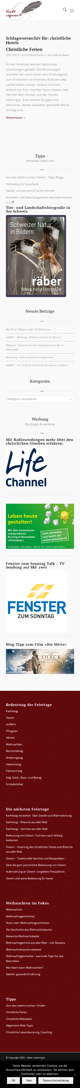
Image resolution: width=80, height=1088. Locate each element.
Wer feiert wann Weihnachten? (24, 968)
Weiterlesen (14, 117)
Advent (10, 738)
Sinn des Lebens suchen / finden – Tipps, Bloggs (35, 177)
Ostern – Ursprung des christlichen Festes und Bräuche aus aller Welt (39, 849)
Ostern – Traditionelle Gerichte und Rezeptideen (35, 858)
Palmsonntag (14, 771)
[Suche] (63, 11)
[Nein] (75, 1074)
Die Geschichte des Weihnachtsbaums (29, 930)
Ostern (10, 718)
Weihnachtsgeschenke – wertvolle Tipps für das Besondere (34, 958)
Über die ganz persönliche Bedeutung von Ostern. (36, 865)
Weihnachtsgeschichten (20, 916)
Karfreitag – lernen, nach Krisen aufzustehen (29, 357)
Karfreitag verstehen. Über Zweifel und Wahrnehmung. (39, 816)
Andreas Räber (60, 55)
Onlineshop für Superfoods (22, 184)
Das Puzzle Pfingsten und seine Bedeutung (28, 329)
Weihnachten (14, 744)
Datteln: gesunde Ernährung (23, 974)
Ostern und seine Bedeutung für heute (29, 878)
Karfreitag (12, 711)
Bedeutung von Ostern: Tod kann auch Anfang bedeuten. (34, 838)
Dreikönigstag (14, 758)
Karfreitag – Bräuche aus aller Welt (26, 822)
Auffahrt (11, 724)
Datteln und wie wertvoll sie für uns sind (30, 191)
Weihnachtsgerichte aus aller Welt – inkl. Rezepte (35, 943)
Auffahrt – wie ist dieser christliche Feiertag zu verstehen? (37, 365)
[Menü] (72, 11)
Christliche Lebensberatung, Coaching (29, 1032)
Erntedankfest (14, 784)
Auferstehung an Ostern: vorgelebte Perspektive (35, 872)
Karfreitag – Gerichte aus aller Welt (27, 829)
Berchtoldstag (14, 751)
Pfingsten (12, 731)
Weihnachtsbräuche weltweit (23, 949)
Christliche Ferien (24, 49)
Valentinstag (13, 764)
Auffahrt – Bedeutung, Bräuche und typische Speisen (33, 337)
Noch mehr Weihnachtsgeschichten (27, 923)
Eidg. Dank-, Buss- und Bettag (23, 778)
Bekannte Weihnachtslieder (22, 936)
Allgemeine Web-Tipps (19, 1025)
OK (13, 1080)
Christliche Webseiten (19, 1019)
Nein (29, 1080)
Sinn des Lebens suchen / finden (25, 1005)
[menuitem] (63, 11)
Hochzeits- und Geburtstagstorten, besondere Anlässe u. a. (39, 200)
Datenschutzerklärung (56, 1080)
